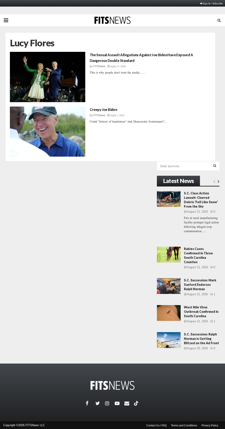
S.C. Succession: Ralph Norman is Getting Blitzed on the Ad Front (201, 338)
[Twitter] (100, 403)
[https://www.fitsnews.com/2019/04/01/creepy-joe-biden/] (47, 132)
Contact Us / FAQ (156, 425)
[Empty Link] (214, 181)
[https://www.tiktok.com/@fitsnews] (136, 403)
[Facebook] (90, 403)
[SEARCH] (215, 165)
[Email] (129, 403)
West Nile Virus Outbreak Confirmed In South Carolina (201, 311)
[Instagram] (110, 403)
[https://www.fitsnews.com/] (112, 385)
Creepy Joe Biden (103, 109)
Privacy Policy (209, 425)
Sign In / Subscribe (213, 3)
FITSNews (99, 66)
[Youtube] (119, 403)
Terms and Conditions (184, 425)
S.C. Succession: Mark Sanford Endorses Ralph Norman (200, 284)
